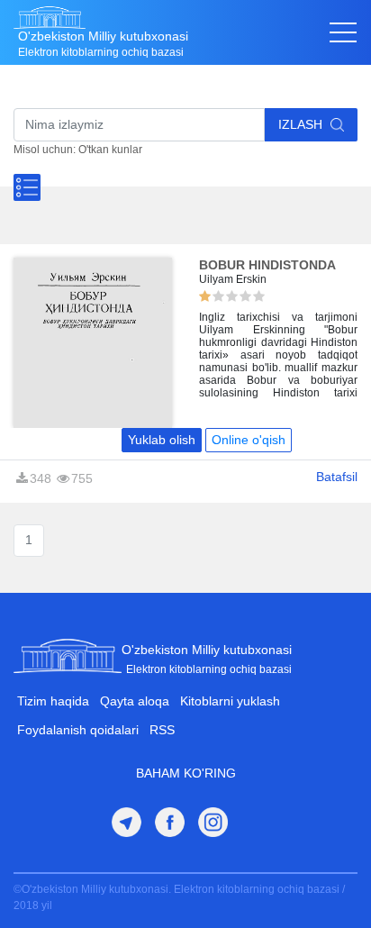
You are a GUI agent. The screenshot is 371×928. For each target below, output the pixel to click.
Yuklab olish (161, 439)
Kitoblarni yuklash (230, 701)
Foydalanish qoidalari (78, 730)
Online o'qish (248, 439)
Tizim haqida (53, 701)
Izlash (302, 124)
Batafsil (336, 476)
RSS (162, 730)
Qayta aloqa (134, 701)
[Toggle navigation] (343, 32)
